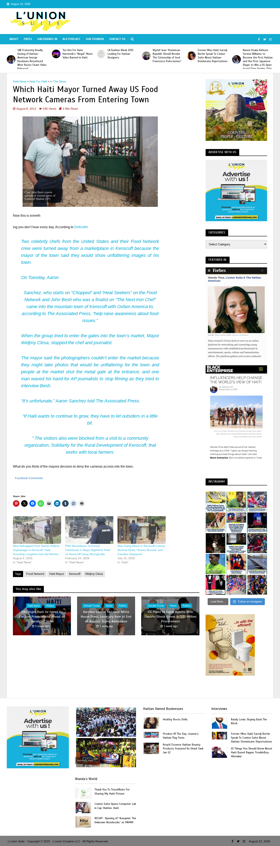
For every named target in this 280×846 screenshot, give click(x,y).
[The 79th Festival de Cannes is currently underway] (215, 585)
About (13, 39)
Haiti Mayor (56, 573)
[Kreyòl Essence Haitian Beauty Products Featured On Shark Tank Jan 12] (151, 748)
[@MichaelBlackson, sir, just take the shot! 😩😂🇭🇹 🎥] (236, 501)
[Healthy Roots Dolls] (151, 722)
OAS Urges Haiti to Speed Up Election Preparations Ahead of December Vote (42, 616)
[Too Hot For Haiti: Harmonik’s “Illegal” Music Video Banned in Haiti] (11, 54)
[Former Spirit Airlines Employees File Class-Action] (215, 501)
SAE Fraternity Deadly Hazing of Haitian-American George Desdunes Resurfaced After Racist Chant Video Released (257, 59)
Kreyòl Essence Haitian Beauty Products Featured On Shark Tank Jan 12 (183, 748)
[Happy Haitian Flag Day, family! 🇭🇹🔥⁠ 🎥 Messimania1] (236, 585)
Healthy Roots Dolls (175, 719)
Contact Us (117, 39)
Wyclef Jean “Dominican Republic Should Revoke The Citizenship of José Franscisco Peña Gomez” (122, 56)
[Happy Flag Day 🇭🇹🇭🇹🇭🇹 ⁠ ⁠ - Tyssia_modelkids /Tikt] (257, 585)
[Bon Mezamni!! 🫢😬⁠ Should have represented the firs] (215, 564)
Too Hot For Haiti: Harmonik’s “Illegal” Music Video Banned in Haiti (32, 54)
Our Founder (95, 39)
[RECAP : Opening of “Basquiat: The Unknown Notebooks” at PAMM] (83, 821)
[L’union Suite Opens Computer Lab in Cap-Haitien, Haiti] (83, 807)
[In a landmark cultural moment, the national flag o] (257, 564)
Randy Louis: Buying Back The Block (249, 721)
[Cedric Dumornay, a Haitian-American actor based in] (236, 543)
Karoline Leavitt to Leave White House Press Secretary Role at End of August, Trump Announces (106, 616)
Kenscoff (74, 573)
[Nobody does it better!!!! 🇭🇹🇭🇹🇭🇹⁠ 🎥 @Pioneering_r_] (257, 543)
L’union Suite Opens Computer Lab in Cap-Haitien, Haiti (115, 806)
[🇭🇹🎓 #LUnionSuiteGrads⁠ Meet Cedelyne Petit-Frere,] (215, 543)
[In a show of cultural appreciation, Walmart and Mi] (236, 522)
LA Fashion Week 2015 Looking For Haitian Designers (75, 54)
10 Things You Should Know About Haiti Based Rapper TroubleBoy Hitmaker (251, 752)
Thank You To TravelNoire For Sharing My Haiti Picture (112, 791)
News (109, 605)
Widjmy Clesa (94, 573)
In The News (58, 81)
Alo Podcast (72, 39)
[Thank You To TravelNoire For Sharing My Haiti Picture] (83, 793)
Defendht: (81, 227)
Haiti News (20, 81)
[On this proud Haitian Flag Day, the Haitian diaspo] (236, 564)
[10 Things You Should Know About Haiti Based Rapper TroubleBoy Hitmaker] (219, 752)
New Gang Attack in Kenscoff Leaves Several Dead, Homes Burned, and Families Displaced (141, 550)
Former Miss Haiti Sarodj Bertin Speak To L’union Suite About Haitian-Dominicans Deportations (167, 56)
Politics (50, 605)
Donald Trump (92, 605)
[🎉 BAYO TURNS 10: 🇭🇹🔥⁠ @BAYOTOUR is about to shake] (215, 522)
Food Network (35, 573)
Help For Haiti (38, 81)
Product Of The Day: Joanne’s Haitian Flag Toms (181, 735)
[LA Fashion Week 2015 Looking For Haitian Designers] (56, 54)
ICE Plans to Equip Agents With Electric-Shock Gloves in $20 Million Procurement (170, 616)
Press (28, 39)
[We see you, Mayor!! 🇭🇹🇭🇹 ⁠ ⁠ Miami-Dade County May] (257, 501)
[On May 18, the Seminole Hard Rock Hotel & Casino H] (257, 522)
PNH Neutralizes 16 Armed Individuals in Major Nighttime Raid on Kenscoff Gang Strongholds (87, 550)
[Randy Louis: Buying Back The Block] (219, 722)
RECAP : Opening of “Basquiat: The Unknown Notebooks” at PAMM (115, 820)
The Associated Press (68, 313)
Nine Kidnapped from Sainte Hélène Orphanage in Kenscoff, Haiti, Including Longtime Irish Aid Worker (36, 550)
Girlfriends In (47, 39)
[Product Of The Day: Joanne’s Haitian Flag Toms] (151, 734)
